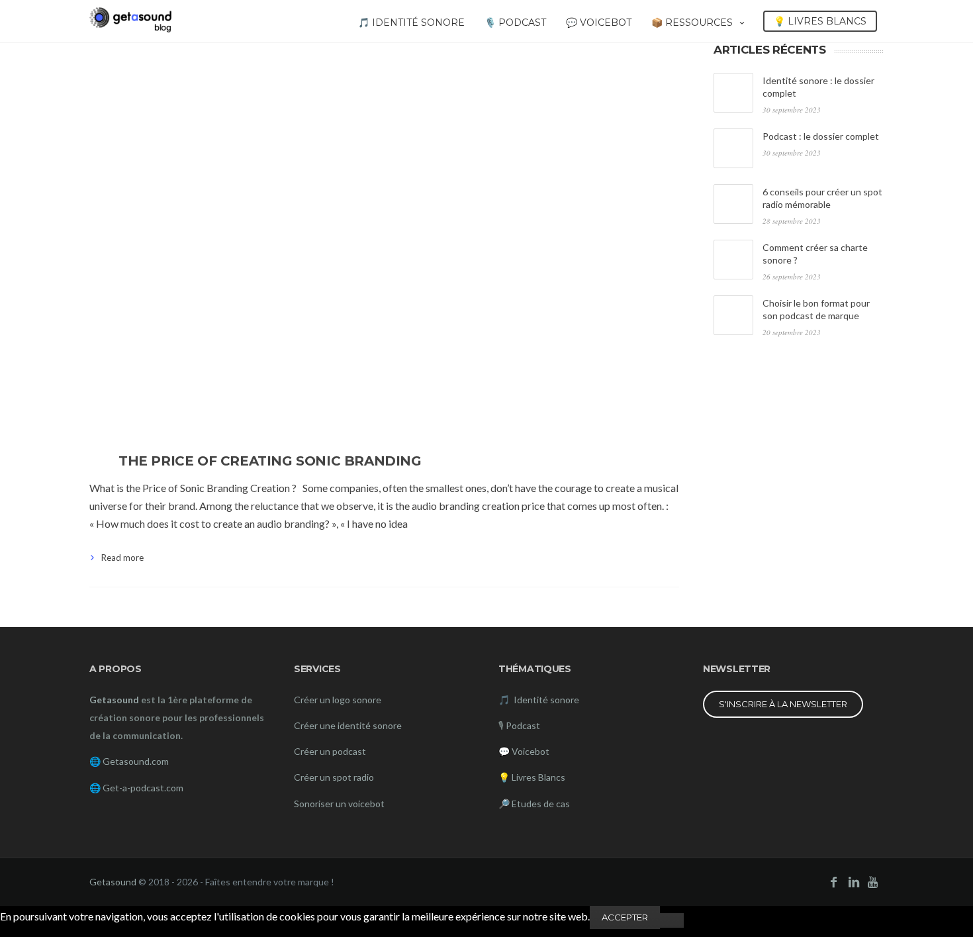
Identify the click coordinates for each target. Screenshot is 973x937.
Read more (122, 557)
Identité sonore (545, 699)
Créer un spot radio (334, 777)
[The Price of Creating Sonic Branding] (384, 239)
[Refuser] (672, 920)
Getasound (112, 881)
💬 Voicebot (598, 22)
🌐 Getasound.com (129, 761)
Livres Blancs (538, 777)
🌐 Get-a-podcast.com (136, 787)
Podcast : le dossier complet (821, 136)
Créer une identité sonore (348, 725)
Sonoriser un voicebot (339, 803)
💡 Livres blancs (820, 21)
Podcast (523, 725)
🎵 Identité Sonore (411, 22)
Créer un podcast (330, 751)
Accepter (625, 917)
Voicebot (530, 751)
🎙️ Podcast (515, 22)
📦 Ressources (692, 22)
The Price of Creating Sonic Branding (270, 461)
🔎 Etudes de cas (534, 803)
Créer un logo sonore (337, 699)
